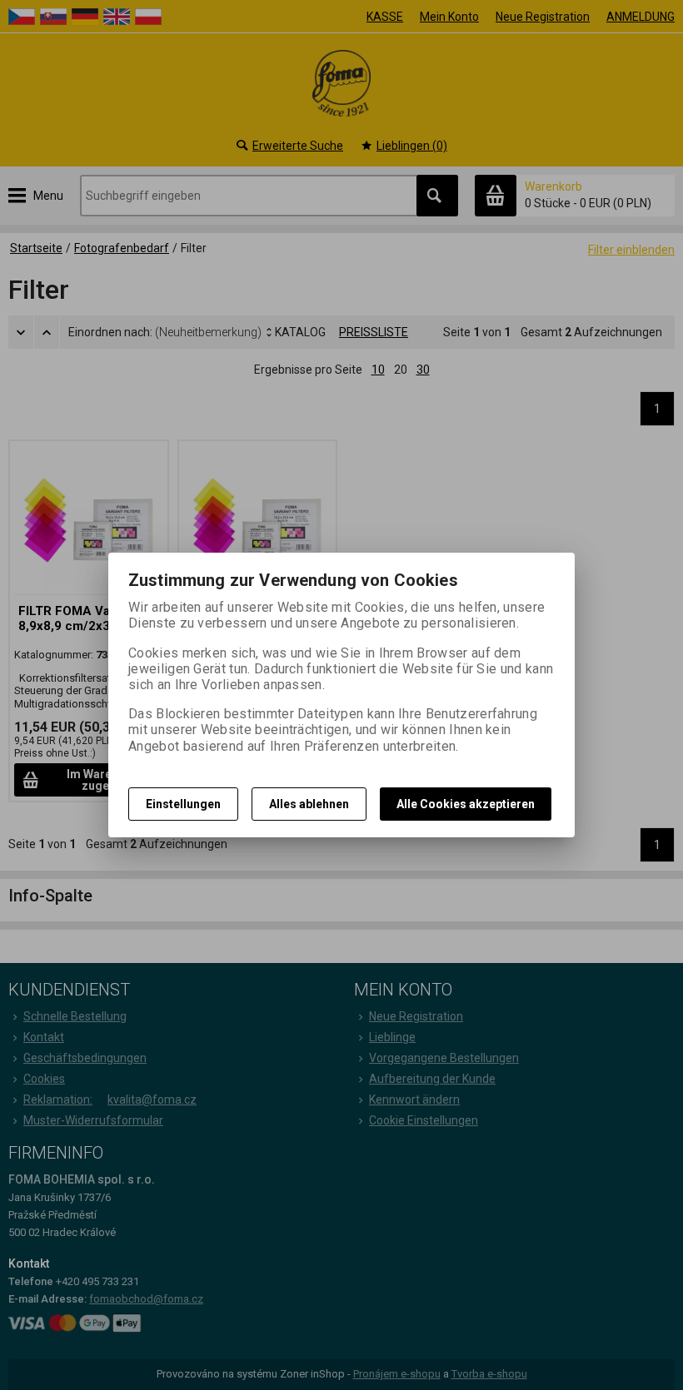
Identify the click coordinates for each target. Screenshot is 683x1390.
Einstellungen (183, 804)
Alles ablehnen (309, 804)
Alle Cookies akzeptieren (465, 804)
